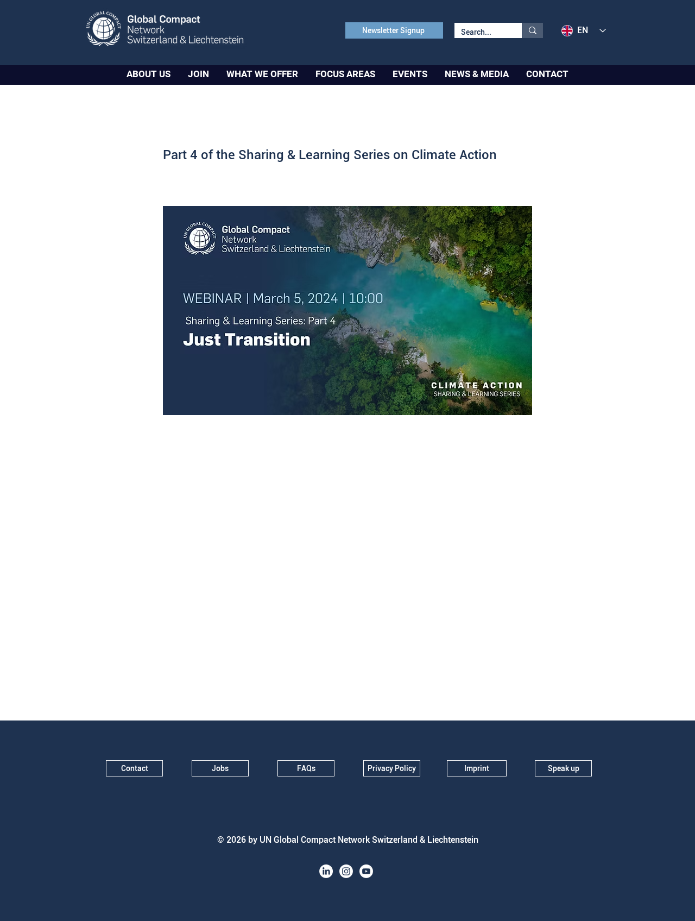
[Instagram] (346, 871)
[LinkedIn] (326, 871)
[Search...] (532, 30)
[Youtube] (366, 871)
